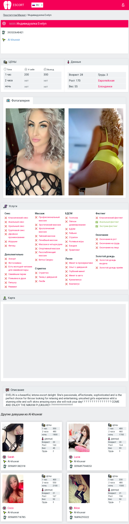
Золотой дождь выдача (107, 262)
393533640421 (15, 32)
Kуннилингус (75, 279)
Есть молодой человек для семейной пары (20, 268)
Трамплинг (74, 250)
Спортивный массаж (49, 248)
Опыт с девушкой (78, 267)
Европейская (106, 80)
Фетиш (11, 245)
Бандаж (73, 245)
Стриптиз (44, 273)
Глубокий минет (77, 271)
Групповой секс (16, 230)
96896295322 (81, 517)
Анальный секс (16, 222)
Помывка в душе (17, 278)
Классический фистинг (111, 217)
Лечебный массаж (48, 240)
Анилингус (74, 284)
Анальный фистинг (109, 222)
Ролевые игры (76, 241)
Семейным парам (17, 274)
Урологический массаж (46, 230)
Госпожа (73, 217)
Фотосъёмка (14, 263)
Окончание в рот (108, 239)
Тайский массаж (47, 236)
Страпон (73, 237)
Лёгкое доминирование (77, 223)
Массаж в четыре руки (50, 244)
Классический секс (18, 217)
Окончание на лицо (109, 247)
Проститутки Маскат (14, 15)
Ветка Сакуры (46, 259)
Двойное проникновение (16, 236)
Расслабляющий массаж (47, 254)
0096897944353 (83, 466)
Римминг (12, 286)
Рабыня (73, 233)
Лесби (42, 281)
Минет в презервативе (81, 263)
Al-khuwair (13, 39)
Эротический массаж (50, 224)
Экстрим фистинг (108, 226)
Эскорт (12, 258)
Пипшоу (12, 282)
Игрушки (12, 241)
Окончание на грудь (109, 243)
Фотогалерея (20, 100)
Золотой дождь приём (111, 267)
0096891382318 (16, 466)
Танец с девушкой (48, 277)
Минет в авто (76, 275)
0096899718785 (16, 517)
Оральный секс (16, 226)
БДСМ (72, 229)
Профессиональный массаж (49, 219)
